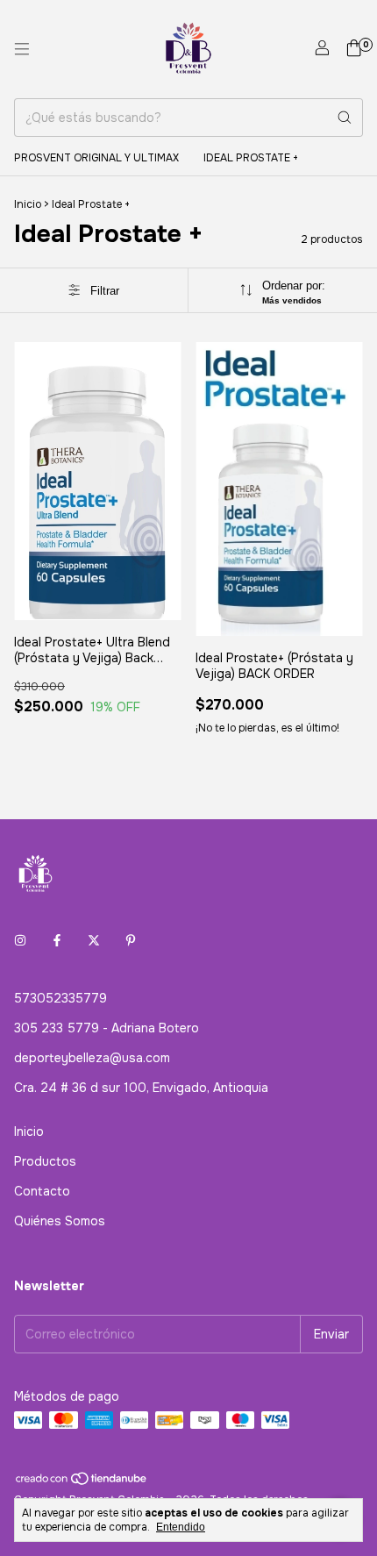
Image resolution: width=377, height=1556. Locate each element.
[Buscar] (344, 117)
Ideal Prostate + (250, 158)
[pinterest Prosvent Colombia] (130, 940)
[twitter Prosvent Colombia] (94, 940)
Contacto (42, 1191)
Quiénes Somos (59, 1221)
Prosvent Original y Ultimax (96, 158)
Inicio (27, 204)
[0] (354, 50)
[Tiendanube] (82, 1482)
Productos (45, 1161)
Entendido (180, 1527)
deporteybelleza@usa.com (92, 1058)
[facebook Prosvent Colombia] (57, 940)
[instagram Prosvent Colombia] (20, 940)
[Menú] (22, 49)
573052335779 (60, 998)
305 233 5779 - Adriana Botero (106, 1028)
